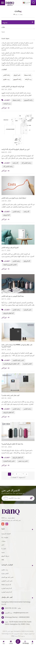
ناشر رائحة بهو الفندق (8, 577)
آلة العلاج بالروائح (9, 313)
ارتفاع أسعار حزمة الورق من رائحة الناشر (14, 198)
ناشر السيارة (27, 310)
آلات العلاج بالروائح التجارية (11, 364)
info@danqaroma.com (20, 613)
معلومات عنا (5, 537)
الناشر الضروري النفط (10, 264)
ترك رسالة (18, 641)
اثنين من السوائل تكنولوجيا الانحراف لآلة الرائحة (16, 149)
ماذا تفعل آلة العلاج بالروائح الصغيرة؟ (12, 444)
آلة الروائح (7, 215)
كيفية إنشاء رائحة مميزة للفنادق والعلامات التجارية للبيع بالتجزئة (18, 49)
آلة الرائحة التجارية (7, 588)
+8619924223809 (23, 617)
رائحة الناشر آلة (26, 163)
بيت (16, 14)
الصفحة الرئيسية (6, 534)
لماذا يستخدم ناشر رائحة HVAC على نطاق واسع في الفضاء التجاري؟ (17, 346)
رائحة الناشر (6, 75)
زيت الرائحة (28, 79)
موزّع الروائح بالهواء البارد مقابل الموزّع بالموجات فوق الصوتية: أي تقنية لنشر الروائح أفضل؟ (17, 59)
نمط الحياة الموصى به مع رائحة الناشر (13, 296)
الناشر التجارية (27, 364)
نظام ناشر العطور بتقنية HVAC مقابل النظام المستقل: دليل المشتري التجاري (18, 54)
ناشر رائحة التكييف (18, 360)
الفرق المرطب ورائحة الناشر (10, 248)
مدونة (3, 32)
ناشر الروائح (17, 75)
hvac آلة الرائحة (6, 585)
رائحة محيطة (27, 75)
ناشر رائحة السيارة (9, 461)
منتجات (3, 541)
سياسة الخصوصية (18, 634)
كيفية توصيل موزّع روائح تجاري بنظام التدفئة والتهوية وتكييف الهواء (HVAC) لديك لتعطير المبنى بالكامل (17, 64)
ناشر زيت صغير (23, 461)
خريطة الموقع (5, 556)
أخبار (3, 545)
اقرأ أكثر (4, 108)
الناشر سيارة (5, 574)
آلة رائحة (15, 163)
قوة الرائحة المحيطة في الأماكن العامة (13, 87)
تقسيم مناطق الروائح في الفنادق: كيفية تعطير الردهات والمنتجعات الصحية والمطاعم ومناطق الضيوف (17, 44)
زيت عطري (6, 79)
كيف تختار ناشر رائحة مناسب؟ (10, 395)
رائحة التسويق (17, 79)
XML (3, 560)
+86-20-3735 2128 (11, 608)
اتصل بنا (4, 549)
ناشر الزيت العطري (7, 581)
